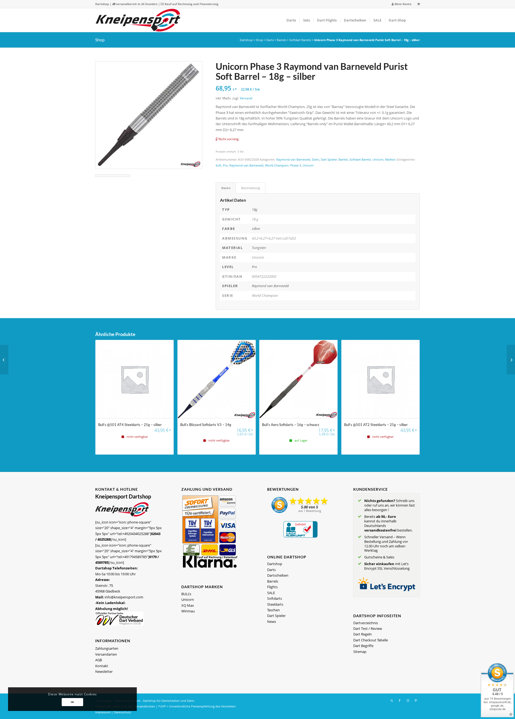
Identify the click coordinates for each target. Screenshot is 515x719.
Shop (100, 39)
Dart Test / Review (367, 628)
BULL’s (186, 593)
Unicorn (378, 159)
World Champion (277, 165)
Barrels (281, 40)
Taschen (273, 610)
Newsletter (104, 671)
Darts (270, 40)
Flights (272, 586)
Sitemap (359, 651)
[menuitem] (401, 4)
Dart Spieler (329, 159)
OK (72, 701)
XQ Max (187, 605)
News (271, 621)
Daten (225, 188)
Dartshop (102, 4)
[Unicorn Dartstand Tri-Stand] (4, 359)
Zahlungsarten (106, 648)
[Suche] (414, 20)
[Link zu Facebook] (400, 700)
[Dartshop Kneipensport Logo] (138, 20)
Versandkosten (144, 706)
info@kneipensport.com (124, 597)
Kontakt (101, 665)
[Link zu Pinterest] (416, 700)
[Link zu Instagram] (408, 700)
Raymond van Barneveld (293, 159)
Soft (218, 165)
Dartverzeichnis (365, 622)
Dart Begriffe (363, 645)
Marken (390, 159)
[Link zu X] (392, 700)
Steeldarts (275, 604)
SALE (271, 592)
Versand (246, 98)
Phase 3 (295, 165)
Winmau (188, 611)
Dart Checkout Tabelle (370, 640)
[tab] (226, 187)
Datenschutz (122, 712)
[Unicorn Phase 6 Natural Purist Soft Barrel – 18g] (511, 359)
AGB (98, 659)
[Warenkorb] (418, 4)
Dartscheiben (277, 575)
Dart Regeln (362, 634)
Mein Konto (402, 4)
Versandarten (106, 654)
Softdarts (274, 598)
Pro (225, 165)
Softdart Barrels (300, 40)
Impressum (103, 712)
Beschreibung (250, 188)
